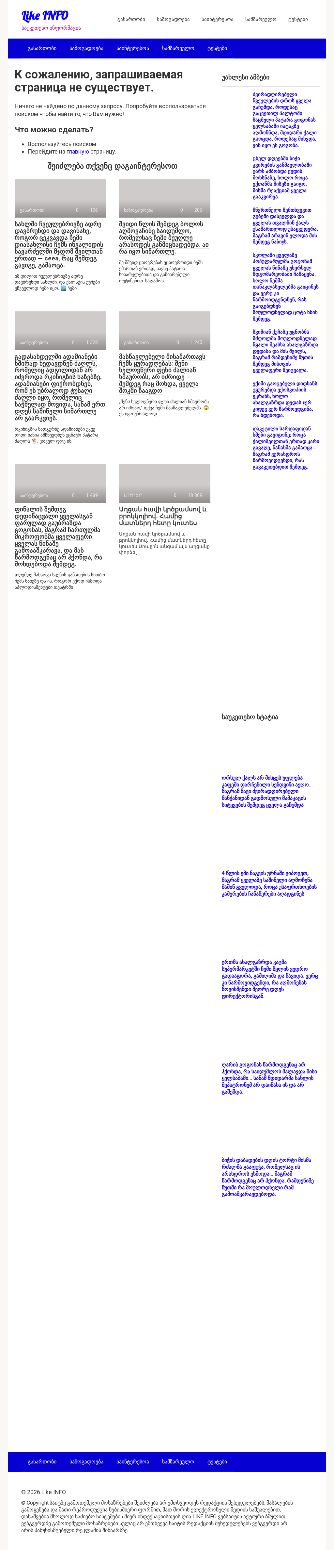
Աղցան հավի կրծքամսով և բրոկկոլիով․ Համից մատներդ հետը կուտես (163, 516)
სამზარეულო (261, 19)
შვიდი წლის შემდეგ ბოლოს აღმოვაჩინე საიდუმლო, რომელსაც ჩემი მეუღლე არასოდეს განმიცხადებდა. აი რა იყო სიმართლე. (164, 237)
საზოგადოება (173, 19)
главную (78, 151)
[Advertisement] (271, 597)
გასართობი (131, 19)
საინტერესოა (218, 19)
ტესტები (298, 19)
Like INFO (45, 15)
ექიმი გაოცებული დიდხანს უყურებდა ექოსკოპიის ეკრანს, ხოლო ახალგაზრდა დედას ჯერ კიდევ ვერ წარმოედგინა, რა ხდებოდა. (285, 400)
